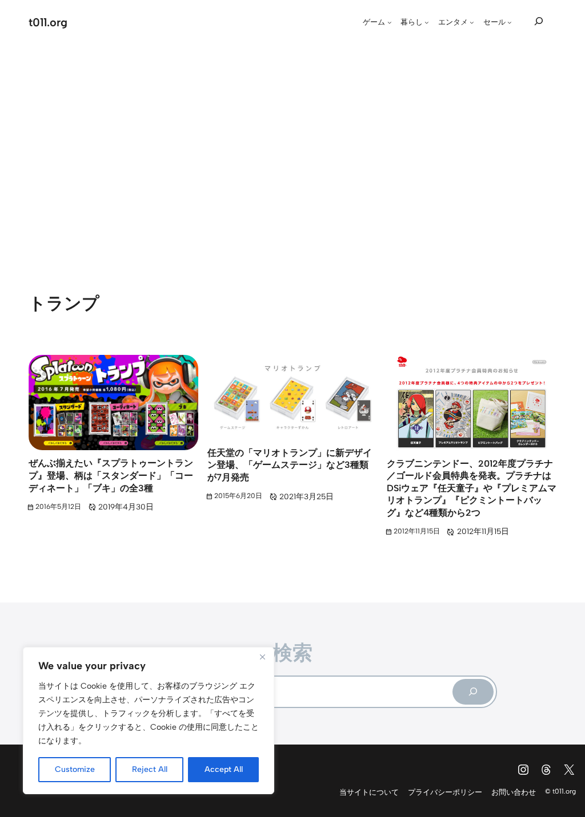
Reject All (149, 769)
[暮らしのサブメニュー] (426, 22)
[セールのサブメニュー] (509, 22)
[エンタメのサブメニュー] (472, 22)
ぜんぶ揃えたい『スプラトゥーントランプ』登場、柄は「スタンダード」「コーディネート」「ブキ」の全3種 (111, 475)
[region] (148, 720)
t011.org (48, 22)
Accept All (224, 769)
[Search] (473, 692)
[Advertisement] (292, 151)
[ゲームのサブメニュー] (389, 22)
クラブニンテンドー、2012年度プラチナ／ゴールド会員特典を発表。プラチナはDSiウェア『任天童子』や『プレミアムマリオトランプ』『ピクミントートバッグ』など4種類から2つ (471, 488)
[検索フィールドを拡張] (538, 21)
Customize (75, 769)
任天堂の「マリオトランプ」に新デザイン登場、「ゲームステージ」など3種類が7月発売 (289, 465)
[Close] (262, 657)
